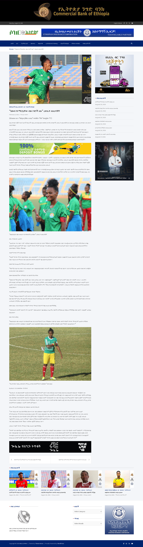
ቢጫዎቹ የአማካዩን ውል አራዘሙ (103, 128)
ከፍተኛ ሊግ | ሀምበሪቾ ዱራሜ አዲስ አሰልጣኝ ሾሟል (27, 460)
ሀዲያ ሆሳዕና (43, 490)
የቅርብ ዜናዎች (15, 468)
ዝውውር (33, 43)
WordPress (60, 543)
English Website (118, 23)
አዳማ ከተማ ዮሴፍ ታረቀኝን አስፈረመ (104, 102)
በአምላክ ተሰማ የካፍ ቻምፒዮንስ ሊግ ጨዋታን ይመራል (72, 460)
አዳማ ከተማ (12, 490)
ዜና (17, 43)
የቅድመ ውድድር (76, 43)
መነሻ (12, 43)
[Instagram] (126, 23)
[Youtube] (132, 23)
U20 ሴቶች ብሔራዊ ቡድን (16, 107)
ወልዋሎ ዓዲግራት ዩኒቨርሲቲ (111, 490)
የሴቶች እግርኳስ (65, 43)
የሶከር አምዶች (86, 43)
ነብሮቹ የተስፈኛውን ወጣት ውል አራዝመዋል (106, 108)
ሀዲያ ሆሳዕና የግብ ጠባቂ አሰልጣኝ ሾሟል (105, 115)
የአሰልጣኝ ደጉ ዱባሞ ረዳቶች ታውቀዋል (105, 134)
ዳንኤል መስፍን (24, 114)
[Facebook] (124, 23)
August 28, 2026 (13, 495)
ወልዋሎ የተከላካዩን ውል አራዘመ (103, 121)
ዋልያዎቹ (40, 43)
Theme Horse (39, 543)
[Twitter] (129, 23)
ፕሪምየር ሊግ (24, 43)
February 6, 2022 (14, 114)
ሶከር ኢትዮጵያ (23, 543)
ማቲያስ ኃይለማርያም (25, 495)
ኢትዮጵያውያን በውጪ (52, 43)
